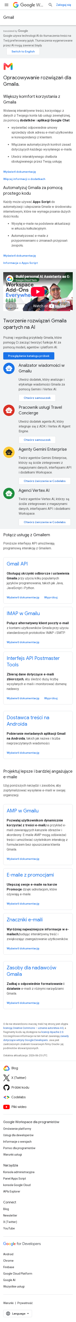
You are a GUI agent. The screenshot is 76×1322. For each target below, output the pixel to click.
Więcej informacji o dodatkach (24, 179)
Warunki (8, 1303)
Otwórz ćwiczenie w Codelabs (45, 481)
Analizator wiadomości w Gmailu (42, 368)
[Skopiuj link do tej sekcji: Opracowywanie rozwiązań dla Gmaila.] (23, 84)
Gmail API (17, 564)
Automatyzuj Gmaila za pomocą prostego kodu (32, 190)
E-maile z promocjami (30, 875)
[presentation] (38, 80)
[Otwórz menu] (6, 5)
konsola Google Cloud (17, 1185)
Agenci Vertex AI (34, 490)
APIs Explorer (11, 1191)
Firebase (8, 1267)
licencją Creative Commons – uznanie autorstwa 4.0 (33, 1027)
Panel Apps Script (14, 1178)
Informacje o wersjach (17, 1141)
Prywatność (25, 1303)
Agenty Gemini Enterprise (43, 449)
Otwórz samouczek (37, 398)
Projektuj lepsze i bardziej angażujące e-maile (38, 774)
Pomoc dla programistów (19, 1148)
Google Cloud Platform (17, 1273)
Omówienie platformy (17, 1128)
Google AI (9, 1280)
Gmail (8, 17)
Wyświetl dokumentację (19, 171)
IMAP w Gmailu (23, 613)
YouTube (9, 1228)
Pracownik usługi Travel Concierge (40, 410)
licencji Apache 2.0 (52, 1032)
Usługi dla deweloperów (18, 1135)
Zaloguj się (63, 4)
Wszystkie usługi (14, 1286)
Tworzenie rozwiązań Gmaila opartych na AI (34, 324)
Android (8, 1254)
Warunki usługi (12, 1154)
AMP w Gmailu (23, 811)
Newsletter (10, 1215)
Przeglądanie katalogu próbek (28, 356)
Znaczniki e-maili (25, 920)
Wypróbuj (51, 597)
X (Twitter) (10, 1222)
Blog (6, 1209)
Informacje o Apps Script (20, 263)
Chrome (8, 1260)
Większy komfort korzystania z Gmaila (31, 99)
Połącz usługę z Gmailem (26, 534)
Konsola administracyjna (18, 1172)
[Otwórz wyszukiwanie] (50, 4)
